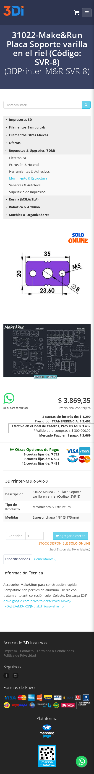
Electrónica (17, 158)
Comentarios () (45, 559)
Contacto (27, 651)
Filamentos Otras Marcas (28, 135)
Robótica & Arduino (24, 207)
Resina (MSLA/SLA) (23, 199)
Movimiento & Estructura (28, 178)
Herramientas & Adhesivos (29, 171)
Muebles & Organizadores (28, 215)
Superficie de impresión (27, 192)
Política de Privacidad (19, 655)
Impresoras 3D (20, 119)
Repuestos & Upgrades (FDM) (31, 150)
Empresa (10, 651)
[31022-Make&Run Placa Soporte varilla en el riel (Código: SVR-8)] (47, 273)
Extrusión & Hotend (24, 164)
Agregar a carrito (72, 536)
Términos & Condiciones (55, 651)
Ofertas (14, 143)
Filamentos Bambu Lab (26, 127)
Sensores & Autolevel (25, 185)
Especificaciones (17, 559)
